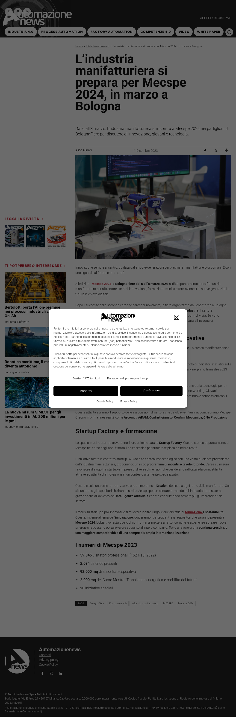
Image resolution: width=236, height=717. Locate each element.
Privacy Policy (128, 401)
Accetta (86, 391)
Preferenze (151, 391)
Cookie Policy (105, 401)
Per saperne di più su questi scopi (127, 378)
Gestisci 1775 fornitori (86, 378)
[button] (176, 317)
